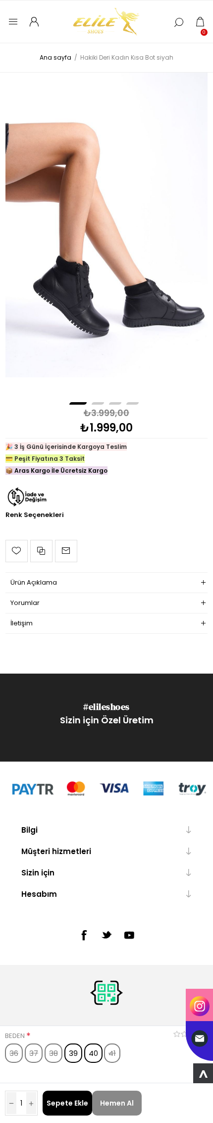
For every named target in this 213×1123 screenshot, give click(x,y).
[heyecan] (106, 935)
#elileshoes (106, 706)
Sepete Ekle (67, 1103)
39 (73, 1053)
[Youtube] (129, 935)
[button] (78, 403)
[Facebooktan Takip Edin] (84, 935)
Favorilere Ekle (16, 551)
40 (93, 1053)
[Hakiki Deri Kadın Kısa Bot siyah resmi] (106, 225)
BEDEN (15, 1035)
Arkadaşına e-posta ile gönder (66, 551)
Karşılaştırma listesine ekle (41, 551)
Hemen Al (117, 1103)
